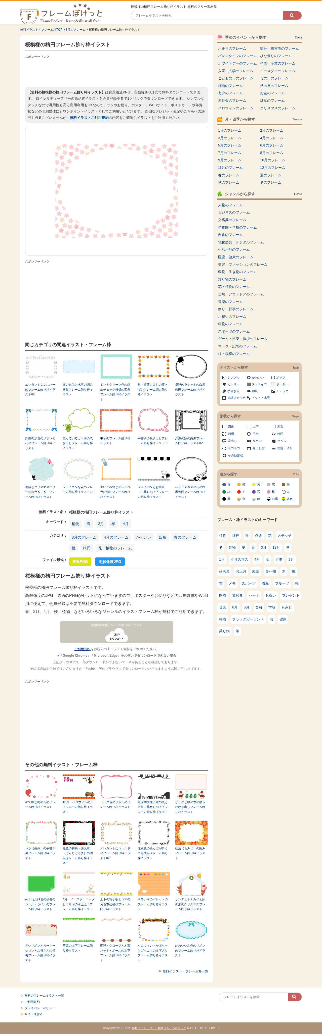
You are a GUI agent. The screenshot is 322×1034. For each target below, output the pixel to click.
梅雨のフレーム (230, 86)
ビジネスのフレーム (234, 212)
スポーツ (249, 583)
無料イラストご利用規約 (89, 118)
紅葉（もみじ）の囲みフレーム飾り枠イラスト (190, 853)
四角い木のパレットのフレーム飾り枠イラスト (153, 904)
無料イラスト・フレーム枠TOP (41, 29)
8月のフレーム (271, 153)
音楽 (222, 607)
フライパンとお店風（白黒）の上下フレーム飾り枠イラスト (153, 492)
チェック (282, 391)
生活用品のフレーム (234, 249)
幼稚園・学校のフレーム (237, 227)
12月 (276, 547)
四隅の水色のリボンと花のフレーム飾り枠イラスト (40, 443)
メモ (232, 583)
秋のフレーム (228, 182)
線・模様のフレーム (234, 354)
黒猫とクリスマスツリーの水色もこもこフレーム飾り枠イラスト (40, 492)
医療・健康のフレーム (235, 257)
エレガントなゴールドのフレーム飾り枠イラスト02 (115, 853)
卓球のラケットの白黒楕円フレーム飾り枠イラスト (190, 389)
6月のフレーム (271, 145)
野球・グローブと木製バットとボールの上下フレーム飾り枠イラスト (115, 953)
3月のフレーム (76, 29)
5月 (246, 607)
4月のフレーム (116, 537)
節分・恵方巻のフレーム (279, 48)
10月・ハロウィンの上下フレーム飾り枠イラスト (78, 807)
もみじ (286, 607)
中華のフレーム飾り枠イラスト (115, 441)
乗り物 (224, 631)
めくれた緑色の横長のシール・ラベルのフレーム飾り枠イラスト (40, 904)
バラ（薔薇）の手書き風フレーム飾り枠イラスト (40, 853)
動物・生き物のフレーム (237, 272)
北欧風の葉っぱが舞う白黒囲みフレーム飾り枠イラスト (153, 853)
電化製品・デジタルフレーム (241, 242)
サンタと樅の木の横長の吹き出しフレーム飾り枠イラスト (190, 807)
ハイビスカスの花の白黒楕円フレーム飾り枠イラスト (190, 492)
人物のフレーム (230, 205)
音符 (258, 607)
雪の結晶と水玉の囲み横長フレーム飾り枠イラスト (78, 389)
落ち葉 (224, 571)
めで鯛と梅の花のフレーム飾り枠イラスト (40, 804)
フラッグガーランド (248, 619)
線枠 (235, 536)
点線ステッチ (236, 397)
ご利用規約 (82, 649)
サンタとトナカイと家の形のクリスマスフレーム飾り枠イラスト (190, 904)
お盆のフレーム (272, 93)
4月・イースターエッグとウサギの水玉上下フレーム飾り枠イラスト (79, 904)
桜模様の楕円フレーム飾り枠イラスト (116, 625)
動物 (232, 547)
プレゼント (291, 595)
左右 (280, 426)
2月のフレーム (271, 130)
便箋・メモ (284, 448)
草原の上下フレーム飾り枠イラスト (78, 948)
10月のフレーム (272, 160)
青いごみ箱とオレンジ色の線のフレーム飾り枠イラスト (115, 492)
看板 (265, 583)
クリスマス (239, 559)
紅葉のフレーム (272, 100)
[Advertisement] (116, 71)
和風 (255, 391)
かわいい (143, 537)
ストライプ (259, 384)
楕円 (87, 548)
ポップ (280, 377)
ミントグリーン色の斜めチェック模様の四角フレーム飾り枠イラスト (115, 392)
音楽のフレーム (230, 302)
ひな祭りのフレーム (276, 56)
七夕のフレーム (230, 93)
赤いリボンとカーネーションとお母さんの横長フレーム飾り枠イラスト (40, 953)
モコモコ (234, 448)
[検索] (292, 15)
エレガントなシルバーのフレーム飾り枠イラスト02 (40, 389)
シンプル (233, 377)
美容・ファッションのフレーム (242, 265)
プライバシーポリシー (40, 1008)
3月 (101, 524)
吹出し (232, 441)
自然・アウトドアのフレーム (241, 294)
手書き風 (233, 391)
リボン (257, 441)
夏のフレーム (270, 175)
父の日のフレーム (274, 86)
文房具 (237, 595)
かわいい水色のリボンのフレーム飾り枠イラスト (190, 950)
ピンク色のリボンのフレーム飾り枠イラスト (115, 804)
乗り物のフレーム (232, 279)
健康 (283, 619)
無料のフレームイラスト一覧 (44, 995)
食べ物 (270, 571)
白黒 (275, 499)
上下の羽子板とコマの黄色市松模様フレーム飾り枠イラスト (115, 904)
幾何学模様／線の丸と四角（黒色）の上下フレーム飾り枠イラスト (153, 807)
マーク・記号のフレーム (237, 346)
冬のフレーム (270, 182)
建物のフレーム (230, 324)
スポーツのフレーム (234, 331)
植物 (75, 524)
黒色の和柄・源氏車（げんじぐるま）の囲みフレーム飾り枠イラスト (78, 856)
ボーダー (282, 384)
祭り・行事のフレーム (235, 309)
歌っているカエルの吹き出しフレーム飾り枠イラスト (78, 443)
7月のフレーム (229, 153)
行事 (279, 559)
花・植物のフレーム (115, 548)
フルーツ (282, 583)
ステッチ (284, 536)
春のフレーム (185, 537)
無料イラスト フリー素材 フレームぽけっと (159, 1027)
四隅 (231, 434)
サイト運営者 (34, 1014)
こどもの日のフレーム (235, 78)
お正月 (241, 571)
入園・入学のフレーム (235, 71)
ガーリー (233, 384)
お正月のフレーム (232, 48)
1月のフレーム (229, 130)
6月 (235, 607)
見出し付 (259, 448)
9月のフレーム (229, 160)
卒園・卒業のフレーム (277, 63)
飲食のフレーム (230, 235)
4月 (126, 524)
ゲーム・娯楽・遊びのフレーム (242, 339)
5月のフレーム (229, 145)
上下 (256, 426)
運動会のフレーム (232, 100)
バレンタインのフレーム (237, 56)
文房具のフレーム (232, 220)
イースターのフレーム (277, 71)
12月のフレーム (272, 168)
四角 (162, 537)
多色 (290, 499)
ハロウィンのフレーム (235, 108)
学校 (271, 607)
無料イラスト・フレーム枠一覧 (185, 971)
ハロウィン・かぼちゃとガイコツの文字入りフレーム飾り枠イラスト (153, 953)
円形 (256, 434)
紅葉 (255, 571)
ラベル (281, 441)
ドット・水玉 (261, 397)
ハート (254, 595)
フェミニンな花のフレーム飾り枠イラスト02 (78, 489)
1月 (222, 559)
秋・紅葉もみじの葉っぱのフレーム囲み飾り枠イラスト (153, 389)
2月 (291, 559)
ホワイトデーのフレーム (237, 63)
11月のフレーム (230, 168)
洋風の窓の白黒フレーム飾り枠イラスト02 (190, 441)
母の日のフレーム (274, 78)
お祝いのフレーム (232, 317)
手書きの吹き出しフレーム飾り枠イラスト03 (153, 441)
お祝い (270, 595)
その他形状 (235, 455)
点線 (258, 536)
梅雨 (222, 619)
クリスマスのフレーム (277, 108)
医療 (222, 595)
